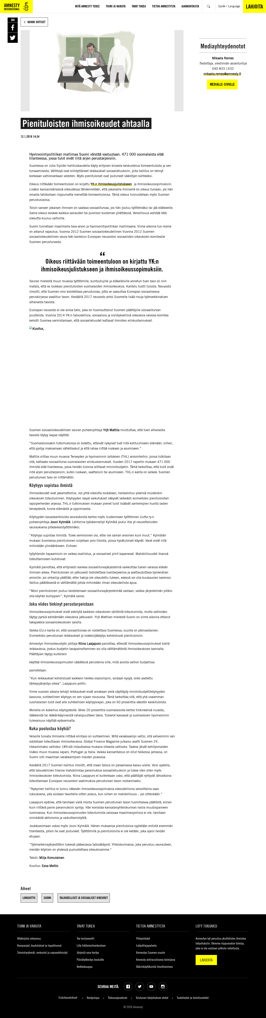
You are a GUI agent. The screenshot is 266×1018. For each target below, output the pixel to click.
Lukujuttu (29, 898)
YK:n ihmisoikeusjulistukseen (111, 184)
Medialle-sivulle (222, 84)
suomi (47, 898)
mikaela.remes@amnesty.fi (222, 74)
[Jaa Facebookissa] (13, 27)
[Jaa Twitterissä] (13, 38)
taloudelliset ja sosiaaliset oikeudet (84, 898)
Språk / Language (229, 6)
